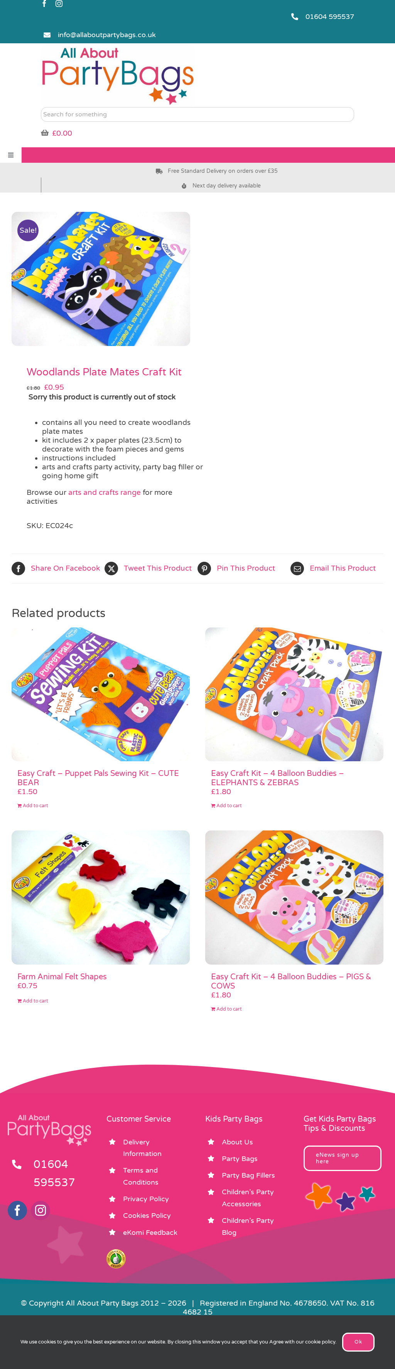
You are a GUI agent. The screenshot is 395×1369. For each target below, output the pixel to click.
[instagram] (59, 3)
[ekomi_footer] (116, 1252)
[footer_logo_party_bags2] (49, 1118)
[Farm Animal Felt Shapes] (101, 897)
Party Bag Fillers (248, 1175)
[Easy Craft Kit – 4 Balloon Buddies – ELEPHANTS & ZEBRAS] (294, 694)
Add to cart (35, 805)
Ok (358, 1342)
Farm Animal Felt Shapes (62, 977)
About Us (237, 1142)
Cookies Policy (147, 1215)
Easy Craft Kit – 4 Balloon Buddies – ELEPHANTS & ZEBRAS (277, 778)
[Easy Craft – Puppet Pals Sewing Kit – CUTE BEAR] (101, 694)
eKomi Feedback (150, 1232)
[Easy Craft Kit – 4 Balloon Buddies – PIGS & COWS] (294, 897)
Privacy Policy (146, 1199)
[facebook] (44, 3)
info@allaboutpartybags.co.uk (107, 35)
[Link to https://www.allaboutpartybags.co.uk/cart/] (45, 132)
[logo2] (118, 48)
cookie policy (320, 1342)
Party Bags (240, 1158)
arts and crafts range (104, 492)
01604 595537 (330, 16)
